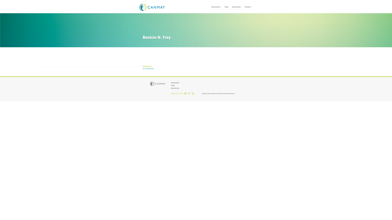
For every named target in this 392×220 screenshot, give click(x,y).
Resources (215, 7)
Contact (247, 7)
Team (226, 7)
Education (236, 7)
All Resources (148, 69)
